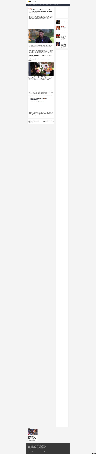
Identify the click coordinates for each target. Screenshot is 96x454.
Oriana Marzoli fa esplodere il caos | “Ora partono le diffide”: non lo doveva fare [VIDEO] (34, 122)
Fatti (43, 4)
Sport (51, 4)
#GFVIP (46, 98)
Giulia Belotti (35, 12)
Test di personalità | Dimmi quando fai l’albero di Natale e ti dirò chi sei (64, 36)
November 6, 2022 (41, 101)
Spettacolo (35, 4)
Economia (39, 4)
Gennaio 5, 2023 (63, 30)
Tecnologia (59, 4)
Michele (34, 440)
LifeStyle (47, 4)
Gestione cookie (94, 453)
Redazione (50, 444)
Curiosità (29, 4)
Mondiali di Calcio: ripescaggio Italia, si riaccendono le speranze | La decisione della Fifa (32, 438)
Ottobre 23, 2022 (30, 440)
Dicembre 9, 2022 (63, 38)
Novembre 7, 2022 (30, 12)
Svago (55, 4)
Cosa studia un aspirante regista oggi (64, 21)
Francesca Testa (63, 31)
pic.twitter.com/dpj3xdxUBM (34, 99)
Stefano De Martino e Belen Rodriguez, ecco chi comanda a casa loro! (64, 28)
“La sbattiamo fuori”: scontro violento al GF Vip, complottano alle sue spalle (48, 121)
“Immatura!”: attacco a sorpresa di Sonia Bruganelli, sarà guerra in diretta (64, 44)
